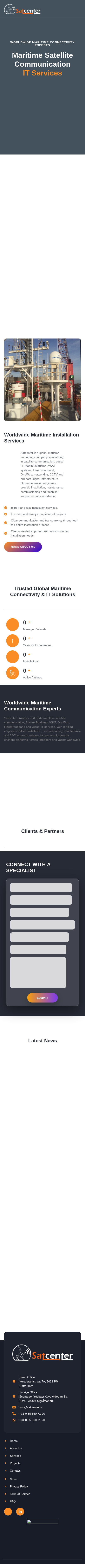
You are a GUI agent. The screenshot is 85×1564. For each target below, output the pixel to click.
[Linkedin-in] (20, 1512)
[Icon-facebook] (8, 1512)
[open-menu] (78, 9)
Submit (42, 997)
